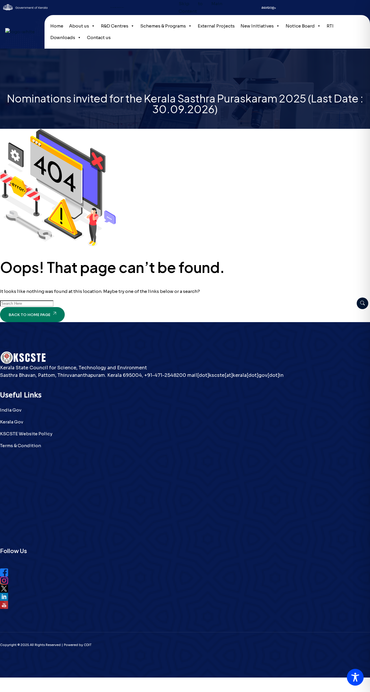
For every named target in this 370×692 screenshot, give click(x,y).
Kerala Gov (11, 422)
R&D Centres (114, 26)
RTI (330, 26)
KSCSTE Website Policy (26, 433)
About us (79, 26)
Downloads (62, 37)
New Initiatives (257, 26)
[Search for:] (26, 303)
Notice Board (300, 26)
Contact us (99, 37)
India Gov (10, 410)
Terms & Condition (20, 445)
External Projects (216, 26)
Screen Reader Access (117, 7)
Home (56, 26)
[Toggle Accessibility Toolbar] (355, 677)
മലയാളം (268, 7)
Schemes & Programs (163, 26)
